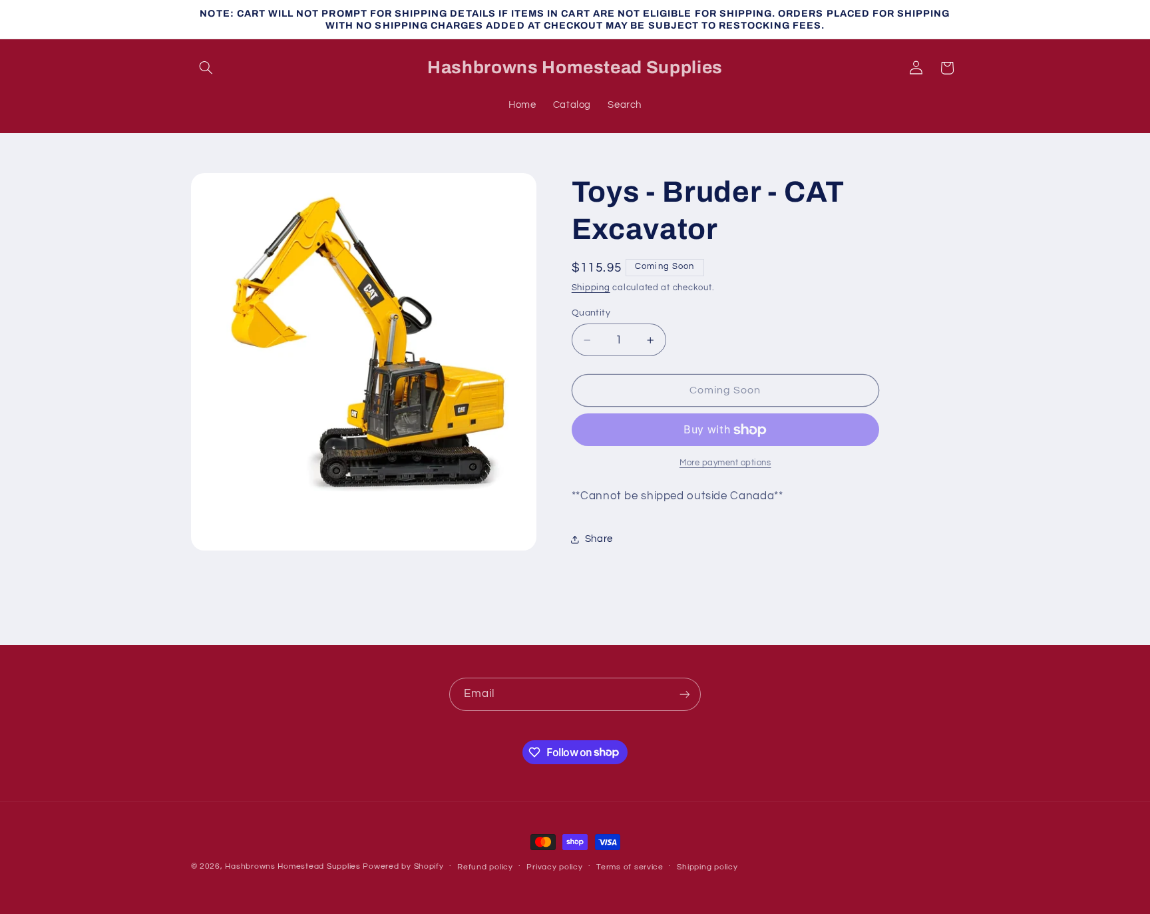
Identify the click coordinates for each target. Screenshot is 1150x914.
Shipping (591, 288)
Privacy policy (554, 867)
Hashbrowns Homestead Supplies (292, 866)
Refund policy (485, 867)
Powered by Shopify (403, 866)
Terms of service (630, 867)
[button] (206, 68)
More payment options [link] (725, 463)
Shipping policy (707, 867)
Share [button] (599, 540)
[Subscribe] (685, 694)
